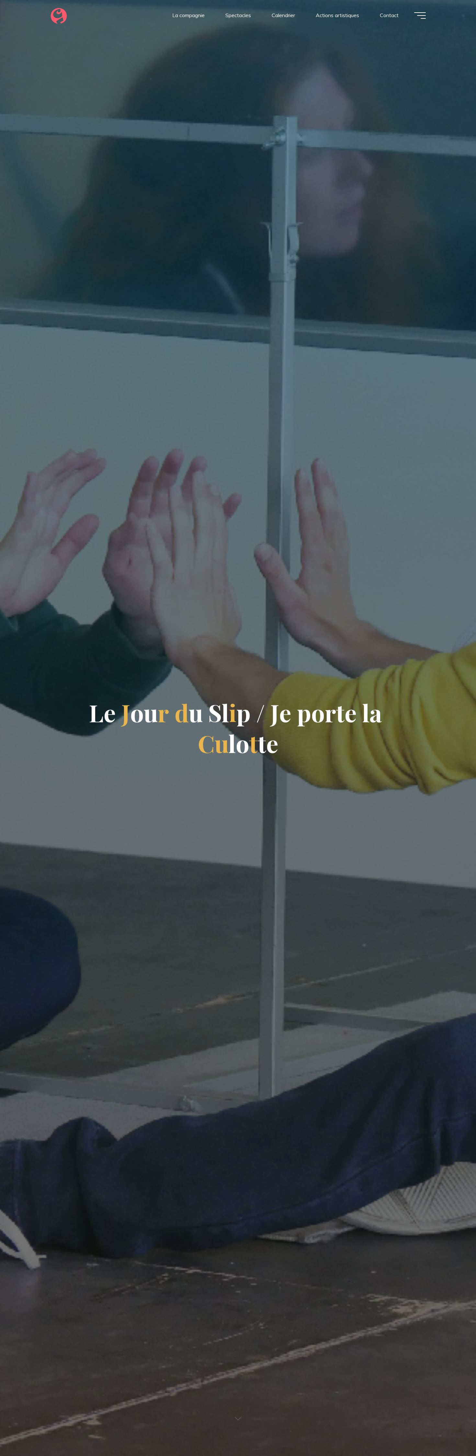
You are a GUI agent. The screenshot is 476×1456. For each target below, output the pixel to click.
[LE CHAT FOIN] (58, 15)
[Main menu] (420, 15)
